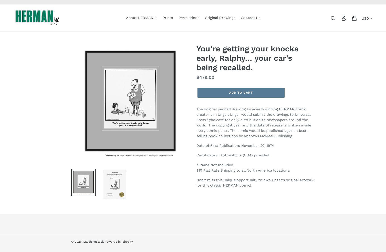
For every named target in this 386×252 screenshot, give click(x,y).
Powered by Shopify (119, 241)
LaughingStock (93, 241)
